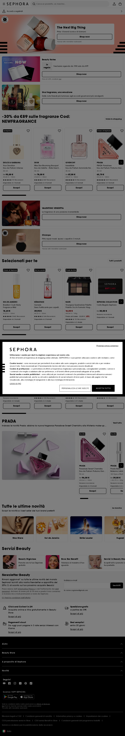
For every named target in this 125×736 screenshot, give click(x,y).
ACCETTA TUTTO (103, 388)
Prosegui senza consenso (107, 346)
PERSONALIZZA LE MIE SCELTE (75, 388)
